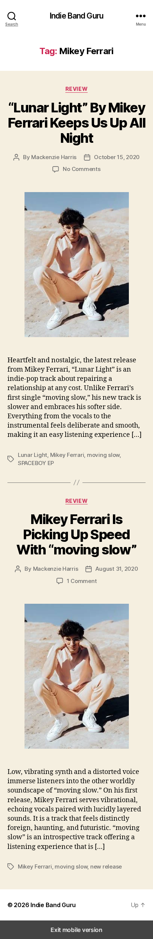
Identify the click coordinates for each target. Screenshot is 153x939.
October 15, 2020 (117, 157)
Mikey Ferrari (67, 454)
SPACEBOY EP (36, 463)
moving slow (103, 454)
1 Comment (82, 580)
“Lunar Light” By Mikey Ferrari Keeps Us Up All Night (77, 122)
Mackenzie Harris (53, 157)
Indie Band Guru (76, 16)
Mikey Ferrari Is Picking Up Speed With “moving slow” (76, 534)
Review (76, 89)
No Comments (81, 168)
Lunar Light (32, 454)
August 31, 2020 (116, 568)
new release (106, 866)
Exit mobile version (76, 929)
